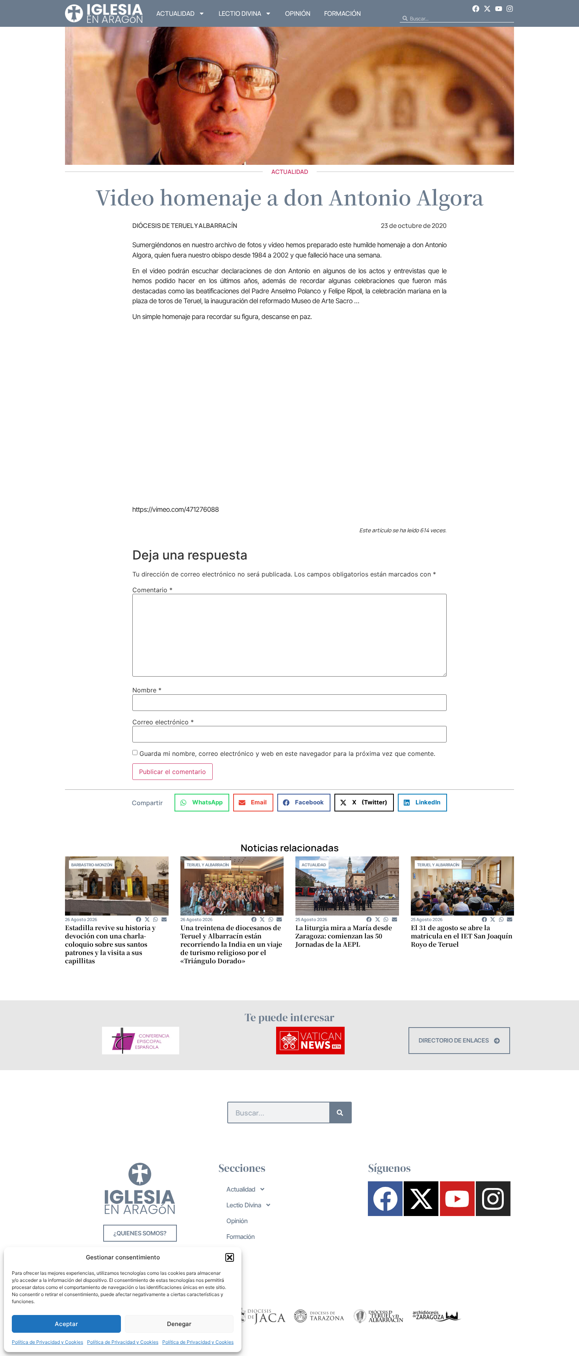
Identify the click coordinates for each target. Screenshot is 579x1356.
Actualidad (175, 13)
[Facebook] (476, 8)
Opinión (297, 13)
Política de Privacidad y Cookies (47, 1342)
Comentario (152, 590)
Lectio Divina (240, 13)
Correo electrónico (163, 722)
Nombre (146, 690)
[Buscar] (340, 1112)
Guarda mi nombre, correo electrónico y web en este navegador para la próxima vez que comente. (287, 753)
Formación (342, 13)
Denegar (179, 1324)
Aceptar (66, 1324)
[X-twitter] (487, 8)
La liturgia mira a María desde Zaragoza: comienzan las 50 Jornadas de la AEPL (343, 936)
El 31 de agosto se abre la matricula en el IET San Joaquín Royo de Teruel (461, 936)
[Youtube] (498, 8)
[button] (230, 1257)
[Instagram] (509, 8)
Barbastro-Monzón (91, 864)
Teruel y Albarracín (208, 864)
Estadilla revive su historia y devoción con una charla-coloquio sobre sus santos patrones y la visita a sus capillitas (110, 944)
